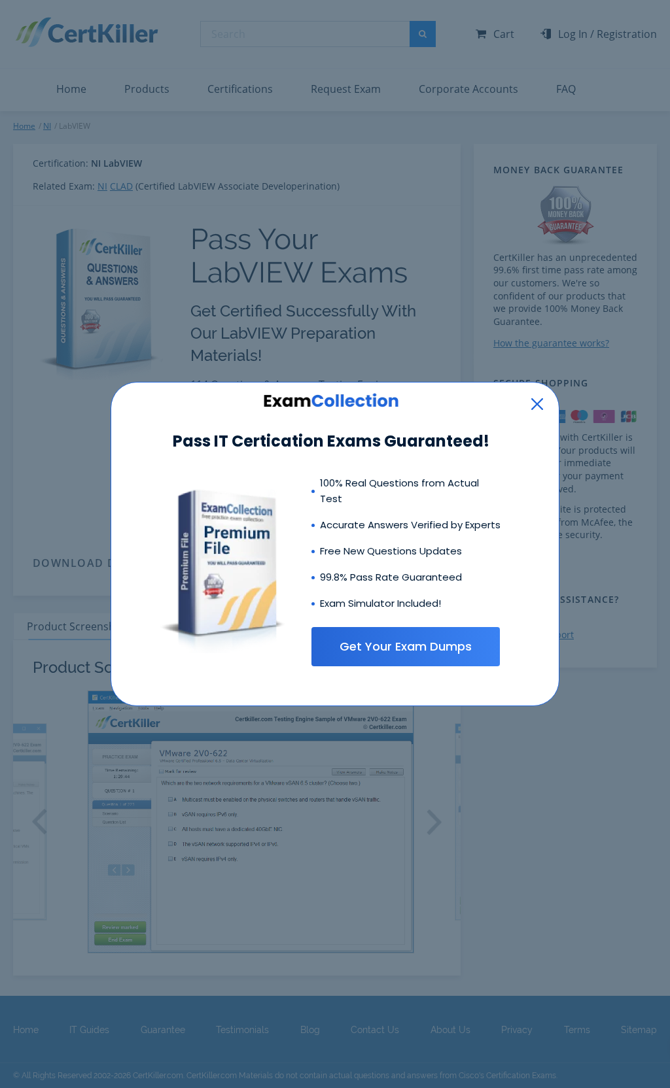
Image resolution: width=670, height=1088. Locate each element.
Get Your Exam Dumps (406, 646)
